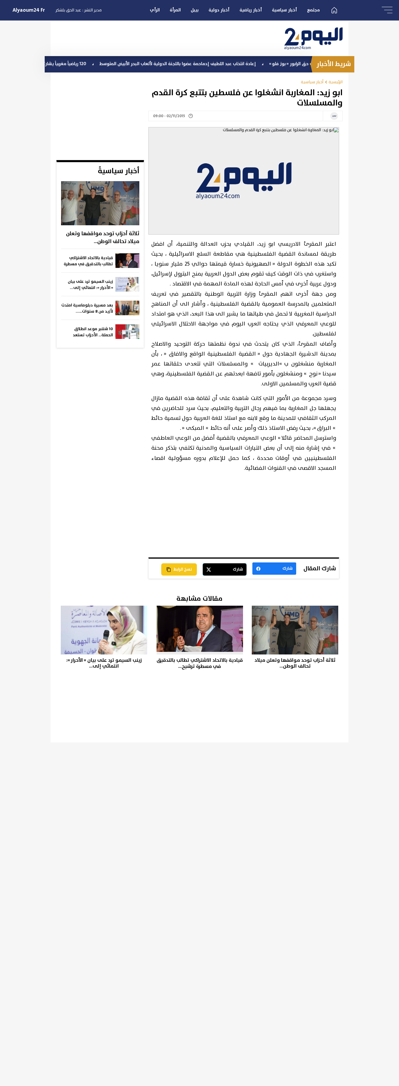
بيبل (195, 10)
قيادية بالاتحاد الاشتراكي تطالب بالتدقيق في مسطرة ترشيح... (88, 261)
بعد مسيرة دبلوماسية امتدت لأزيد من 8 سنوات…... (87, 308)
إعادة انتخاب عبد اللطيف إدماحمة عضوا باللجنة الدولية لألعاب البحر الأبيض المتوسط (200, 63)
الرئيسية (336, 82)
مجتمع (313, 10)
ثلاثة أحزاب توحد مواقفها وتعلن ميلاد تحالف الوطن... (102, 238)
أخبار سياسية (284, 10)
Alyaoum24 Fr (29, 10)
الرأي (155, 10)
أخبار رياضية (251, 10)
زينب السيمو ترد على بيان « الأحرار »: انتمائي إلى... (90, 284)
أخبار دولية (219, 10)
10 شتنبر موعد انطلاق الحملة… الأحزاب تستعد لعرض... (93, 332)
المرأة (175, 10)
